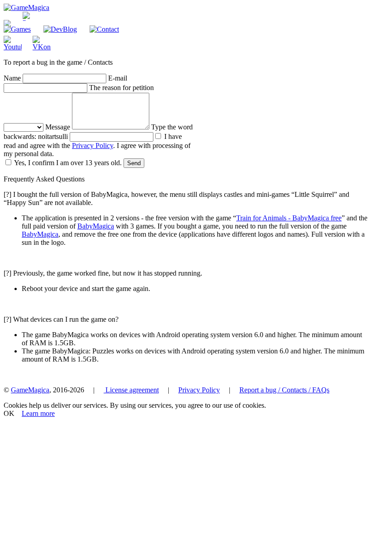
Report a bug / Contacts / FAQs (284, 390)
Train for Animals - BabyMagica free (289, 218)
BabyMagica (95, 226)
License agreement (131, 390)
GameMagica (30, 390)
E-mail (117, 78)
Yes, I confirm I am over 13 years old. (67, 163)
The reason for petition (121, 87)
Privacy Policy (92, 145)
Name (12, 78)
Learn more (38, 413)
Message (57, 127)
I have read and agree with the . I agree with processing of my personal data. (97, 145)
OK (9, 413)
